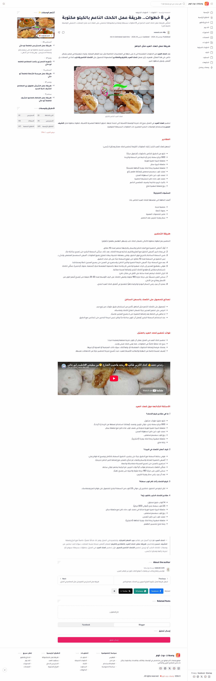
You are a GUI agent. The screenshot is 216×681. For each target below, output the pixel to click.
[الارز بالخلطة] (45, 115)
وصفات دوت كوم (195, 3)
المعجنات (27, 667)
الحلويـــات (83, 657)
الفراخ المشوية (53, 667)
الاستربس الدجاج (52, 663)
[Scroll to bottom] (4, 670)
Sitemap (209, 673)
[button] (212, 4)
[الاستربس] (26, 115)
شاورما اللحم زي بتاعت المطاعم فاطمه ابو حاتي (35, 63)
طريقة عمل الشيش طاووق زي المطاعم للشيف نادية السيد (34, 87)
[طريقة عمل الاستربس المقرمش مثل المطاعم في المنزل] (86, 580)
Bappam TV (11, 676)
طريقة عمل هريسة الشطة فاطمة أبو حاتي (35, 75)
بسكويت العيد (53, 660)
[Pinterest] (165, 668)
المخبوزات (26, 663)
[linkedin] (174, 668)
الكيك (85, 663)
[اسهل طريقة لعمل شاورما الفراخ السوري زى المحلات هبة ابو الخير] (142, 580)
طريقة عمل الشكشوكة (50, 657)
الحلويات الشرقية (81, 660)
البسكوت (83, 667)
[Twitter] (170, 668)
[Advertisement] (36, 176)
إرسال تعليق (114, 640)
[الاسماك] (26, 121)
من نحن (112, 660)
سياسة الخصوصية (108, 667)
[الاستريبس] (45, 121)
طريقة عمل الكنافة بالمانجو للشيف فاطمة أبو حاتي (36, 99)
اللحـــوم (27, 660)
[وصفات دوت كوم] (206, 3)
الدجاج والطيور (25, 657)
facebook (201, 673)
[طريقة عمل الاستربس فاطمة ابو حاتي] (36, 27)
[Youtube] (160, 668)
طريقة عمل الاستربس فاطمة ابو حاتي (35, 45)
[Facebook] (178, 668)
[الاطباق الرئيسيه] (45, 126)
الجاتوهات (83, 670)
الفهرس (112, 657)
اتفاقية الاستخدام (109, 663)
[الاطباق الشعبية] (26, 126)
